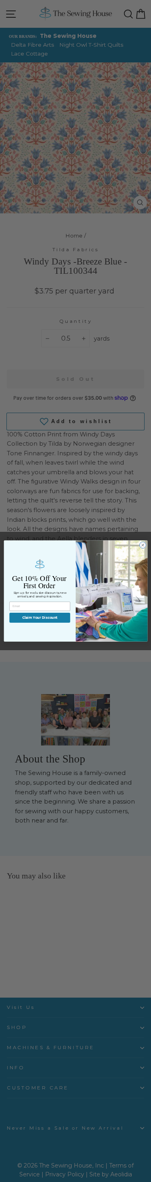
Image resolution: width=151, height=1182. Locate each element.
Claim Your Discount (39, 618)
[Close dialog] (142, 545)
